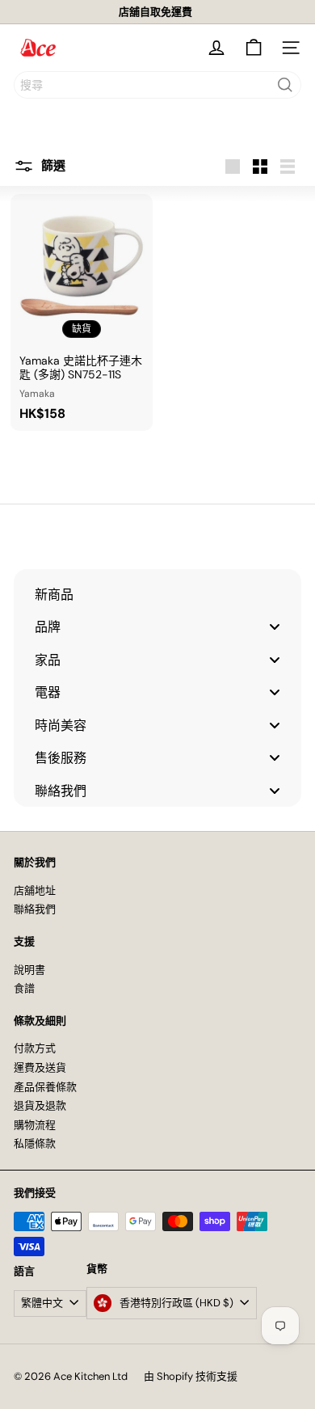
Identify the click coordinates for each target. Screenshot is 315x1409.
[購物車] (253, 47)
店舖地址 (35, 890)
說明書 (29, 970)
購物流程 (35, 1125)
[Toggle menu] (274, 626)
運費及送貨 (40, 1067)
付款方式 (35, 1048)
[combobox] (157, 85)
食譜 (24, 988)
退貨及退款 (40, 1105)
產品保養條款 (45, 1087)
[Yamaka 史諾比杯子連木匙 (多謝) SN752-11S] (81, 312)
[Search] (285, 85)
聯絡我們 (35, 909)
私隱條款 (35, 1143)
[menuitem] (157, 593)
